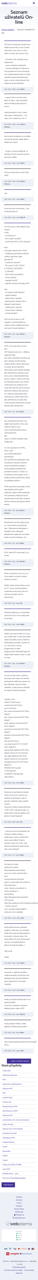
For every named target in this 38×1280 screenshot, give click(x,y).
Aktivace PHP (7, 1088)
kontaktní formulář (10, 1133)
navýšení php (7, 1097)
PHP (4, 1079)
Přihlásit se (19, 1214)
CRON (5, 1146)
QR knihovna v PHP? (10, 1111)
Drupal (5, 1160)
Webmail (19, 1273)
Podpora (19, 1206)
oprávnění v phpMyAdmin (12, 1084)
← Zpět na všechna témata (19, 1061)
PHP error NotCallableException (14, 1178)
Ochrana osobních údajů (13, 1270)
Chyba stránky (8, 1124)
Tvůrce (19, 1203)
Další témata (8, 1184)
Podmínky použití (19, 1267)
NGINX (5, 1155)
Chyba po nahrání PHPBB (12, 1164)
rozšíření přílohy (8, 1142)
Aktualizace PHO (9, 1137)
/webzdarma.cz (19, 1217)
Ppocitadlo (6, 1151)
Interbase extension (10, 1075)
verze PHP (6, 1169)
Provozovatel (29, 1270)
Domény (19, 1200)
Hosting (19, 1197)
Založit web (19, 1211)
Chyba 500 (7, 1070)
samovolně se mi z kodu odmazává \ (16, 1119)
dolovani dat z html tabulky (13, 1128)
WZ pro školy (19, 1208)
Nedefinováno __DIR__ (11, 1173)
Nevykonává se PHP (10, 1106)
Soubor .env (7, 1102)
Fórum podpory (8, 29)
